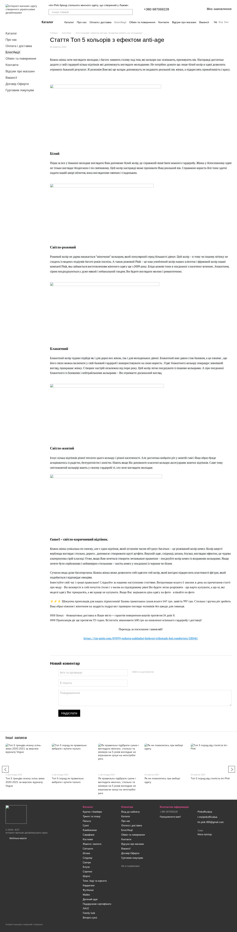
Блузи (86, 867)
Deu (226, 22)
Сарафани (88, 834)
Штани (86, 853)
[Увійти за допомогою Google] (164, 672)
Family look (89, 913)
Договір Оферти (17, 84)
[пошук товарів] (130, 12)
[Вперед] (231, 769)
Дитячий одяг (90, 899)
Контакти (163, 22)
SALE (86, 908)
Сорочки (87, 871)
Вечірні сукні (90, 917)
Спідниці (87, 857)
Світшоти (88, 848)
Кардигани (88, 885)
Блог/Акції (120, 22)
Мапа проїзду (205, 834)
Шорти (86, 876)
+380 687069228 (156, 9)
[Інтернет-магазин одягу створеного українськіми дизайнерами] (16, 814)
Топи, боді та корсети (95, 880)
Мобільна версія (18, 838)
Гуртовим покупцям (20, 90)
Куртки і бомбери (92, 811)
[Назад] (5, 769)
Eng (221, 22)
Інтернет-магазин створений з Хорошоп (24, 924)
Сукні (86, 825)
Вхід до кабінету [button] (130, 811)
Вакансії (204, 22)
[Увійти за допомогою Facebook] (158, 672)
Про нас (82, 22)
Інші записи (16, 738)
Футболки (88, 890)
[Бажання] (193, 9)
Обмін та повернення (142, 22)
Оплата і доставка (100, 22)
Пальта (87, 821)
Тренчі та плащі (91, 816)
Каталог (69, 22)
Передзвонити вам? (170, 817)
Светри (87, 862)
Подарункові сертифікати (97, 904)
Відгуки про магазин (184, 22)
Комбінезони (90, 830)
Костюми (88, 839)
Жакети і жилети (92, 844)
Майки (86, 894)
